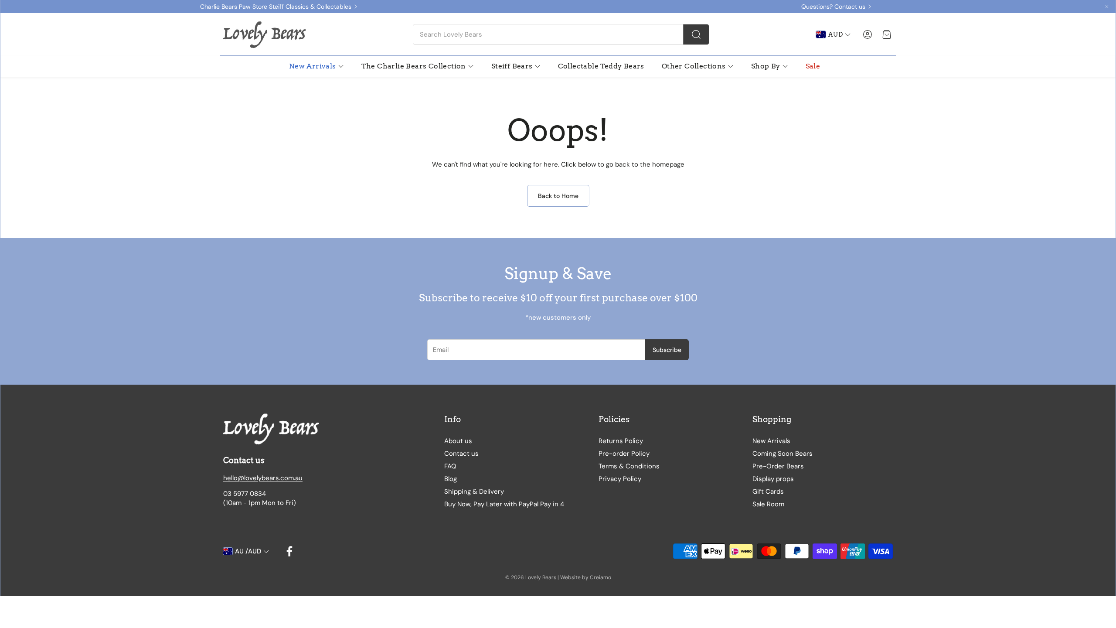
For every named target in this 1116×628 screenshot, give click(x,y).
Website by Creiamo (585, 577)
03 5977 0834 (244, 493)
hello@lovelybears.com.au (263, 478)
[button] (561, 34)
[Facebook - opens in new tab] (289, 551)
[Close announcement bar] (1106, 6)
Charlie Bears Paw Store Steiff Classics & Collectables (275, 6)
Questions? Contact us (833, 6)
